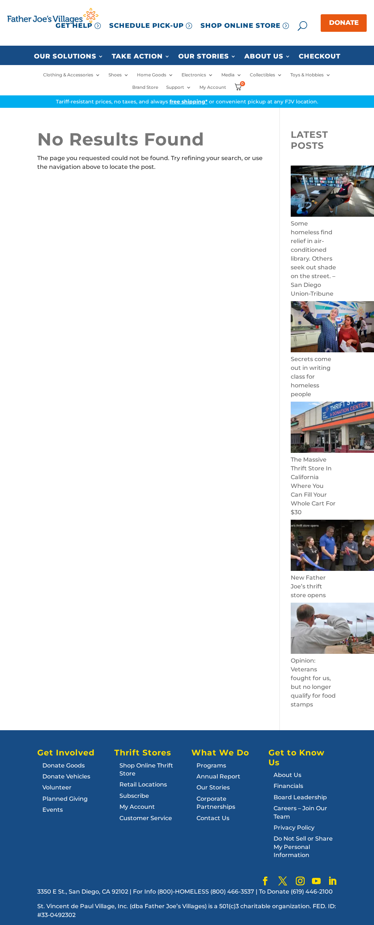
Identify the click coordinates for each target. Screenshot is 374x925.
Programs (211, 765)
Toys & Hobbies (307, 74)
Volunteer (57, 787)
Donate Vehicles (66, 776)
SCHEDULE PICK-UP (146, 26)
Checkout (319, 56)
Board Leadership (300, 797)
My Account (212, 87)
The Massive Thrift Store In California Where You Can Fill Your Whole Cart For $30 (313, 486)
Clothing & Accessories (68, 74)
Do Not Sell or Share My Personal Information (303, 846)
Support (175, 87)
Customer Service (145, 818)
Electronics (194, 74)
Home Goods (151, 74)
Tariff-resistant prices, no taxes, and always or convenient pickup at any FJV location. (187, 101)
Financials (288, 785)
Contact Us (212, 818)
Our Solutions (65, 56)
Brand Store (145, 87)
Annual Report (218, 776)
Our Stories (203, 56)
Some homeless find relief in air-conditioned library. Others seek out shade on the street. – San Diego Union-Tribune (313, 258)
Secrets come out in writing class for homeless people (311, 377)
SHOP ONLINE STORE (240, 26)
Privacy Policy (294, 827)
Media (227, 74)
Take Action (137, 56)
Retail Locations (143, 784)
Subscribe (134, 795)
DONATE (344, 23)
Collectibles (262, 74)
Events (52, 809)
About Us (263, 56)
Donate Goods (63, 765)
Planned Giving (65, 798)
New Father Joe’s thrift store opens (308, 586)
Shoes (115, 74)
